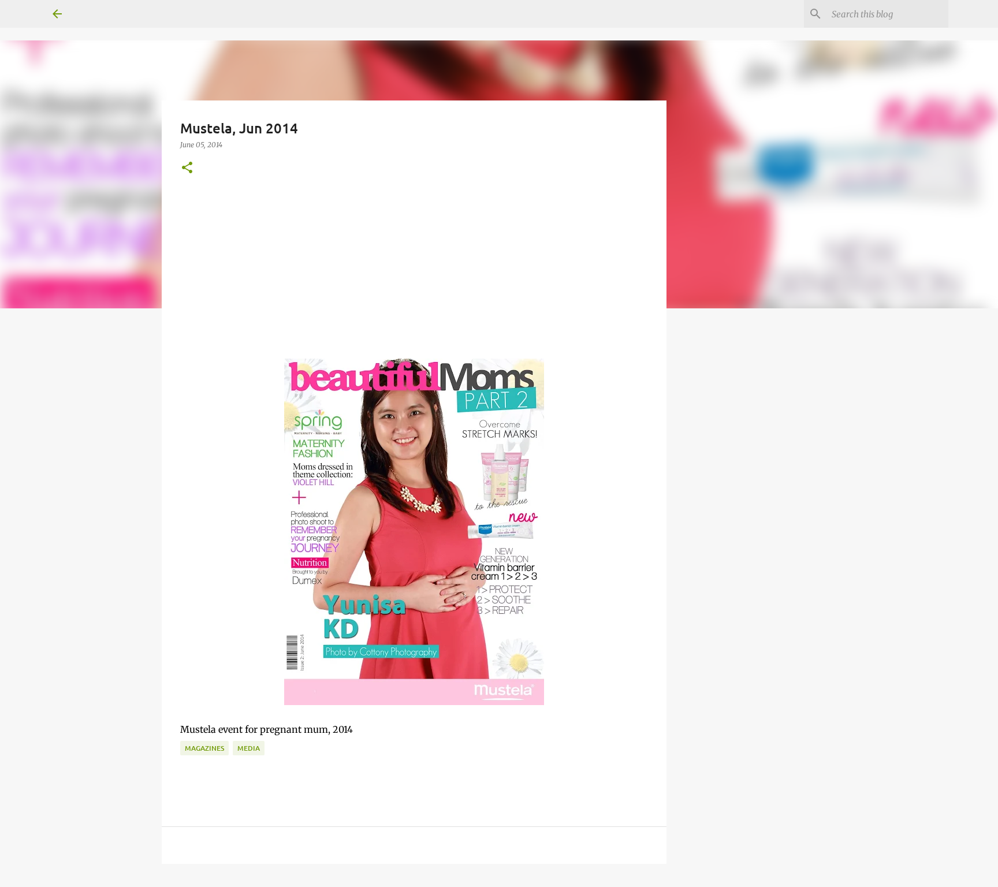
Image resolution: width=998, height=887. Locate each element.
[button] (187, 168)
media (248, 748)
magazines (204, 748)
